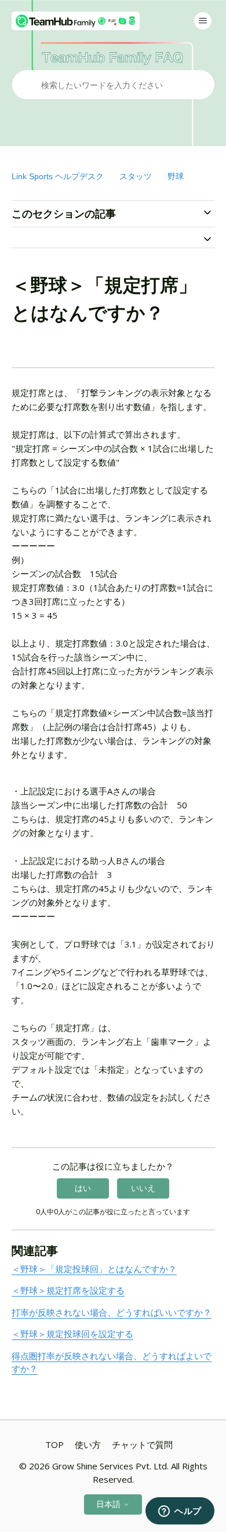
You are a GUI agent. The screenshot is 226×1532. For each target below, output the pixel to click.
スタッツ (135, 176)
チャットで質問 (142, 1444)
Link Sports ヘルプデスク (58, 176)
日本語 (109, 1503)
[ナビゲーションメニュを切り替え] (203, 21)
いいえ (143, 1187)
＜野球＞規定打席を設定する (68, 1290)
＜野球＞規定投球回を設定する (72, 1333)
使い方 (88, 1444)
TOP (54, 1444)
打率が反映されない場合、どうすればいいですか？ (112, 1312)
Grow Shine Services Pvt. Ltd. (110, 1466)
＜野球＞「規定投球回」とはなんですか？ (94, 1269)
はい (83, 1187)
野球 (175, 176)
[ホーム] (76, 21)
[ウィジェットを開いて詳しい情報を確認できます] (179, 1511)
